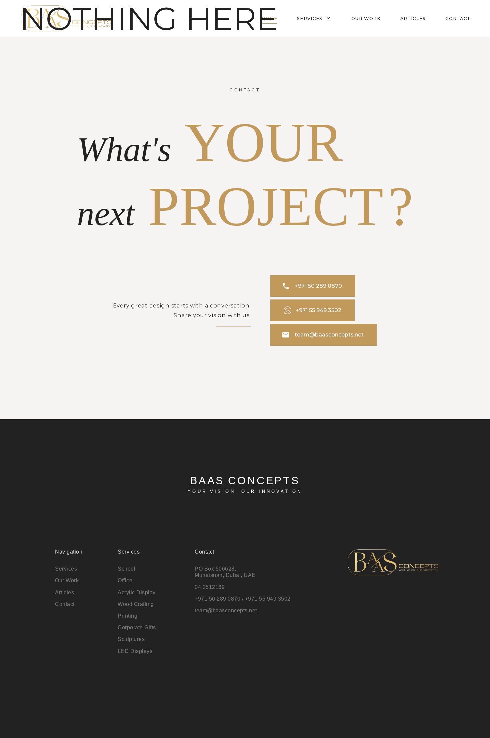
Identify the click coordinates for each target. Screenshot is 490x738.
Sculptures (131, 639)
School (126, 569)
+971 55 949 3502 (318, 310)
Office (125, 580)
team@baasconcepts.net (323, 334)
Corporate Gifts (137, 627)
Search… (11, 10)
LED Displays (135, 651)
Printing (127, 616)
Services (314, 18)
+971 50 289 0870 (312, 286)
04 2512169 (210, 587)
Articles (413, 18)
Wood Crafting (136, 604)
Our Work (67, 580)
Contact (457, 18)
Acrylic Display (137, 592)
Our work (366, 18)
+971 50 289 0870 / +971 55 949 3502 (243, 599)
